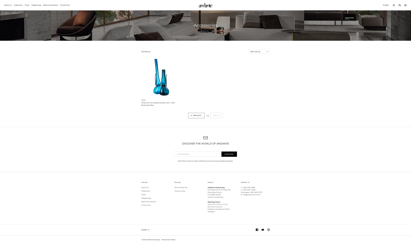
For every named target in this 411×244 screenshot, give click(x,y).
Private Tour (65, 5)
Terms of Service (180, 187)
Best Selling (255, 52)
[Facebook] (257, 229)
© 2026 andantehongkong (150, 239)
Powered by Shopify (168, 239)
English (386, 5)
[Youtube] (262, 229)
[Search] (399, 5)
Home (6, 13)
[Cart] (405, 5)
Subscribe (229, 154)
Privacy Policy (179, 191)
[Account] (394, 5)
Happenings (36, 5)
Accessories (15, 13)
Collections (18, 5)
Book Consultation (50, 5)
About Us (8, 5)
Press (27, 5)
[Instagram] (268, 229)
